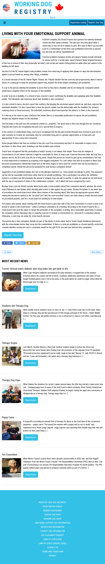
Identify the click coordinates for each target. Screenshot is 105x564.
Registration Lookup (78, 22)
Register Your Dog (95, 22)
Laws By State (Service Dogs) (52, 543)
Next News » (97, 252)
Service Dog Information (52, 527)
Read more (30, 288)
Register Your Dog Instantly (52, 502)
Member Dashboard (52, 510)
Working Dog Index (52, 519)
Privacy (52, 556)
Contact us (52, 547)
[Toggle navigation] (4, 23)
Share (8, 243)
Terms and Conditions (52, 551)
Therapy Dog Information (52, 531)
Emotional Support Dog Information (52, 523)
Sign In (52, 17)
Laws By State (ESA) (52, 539)
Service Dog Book (52, 514)
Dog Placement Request (52, 535)
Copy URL (34, 243)
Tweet (21, 243)
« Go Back (7, 252)
